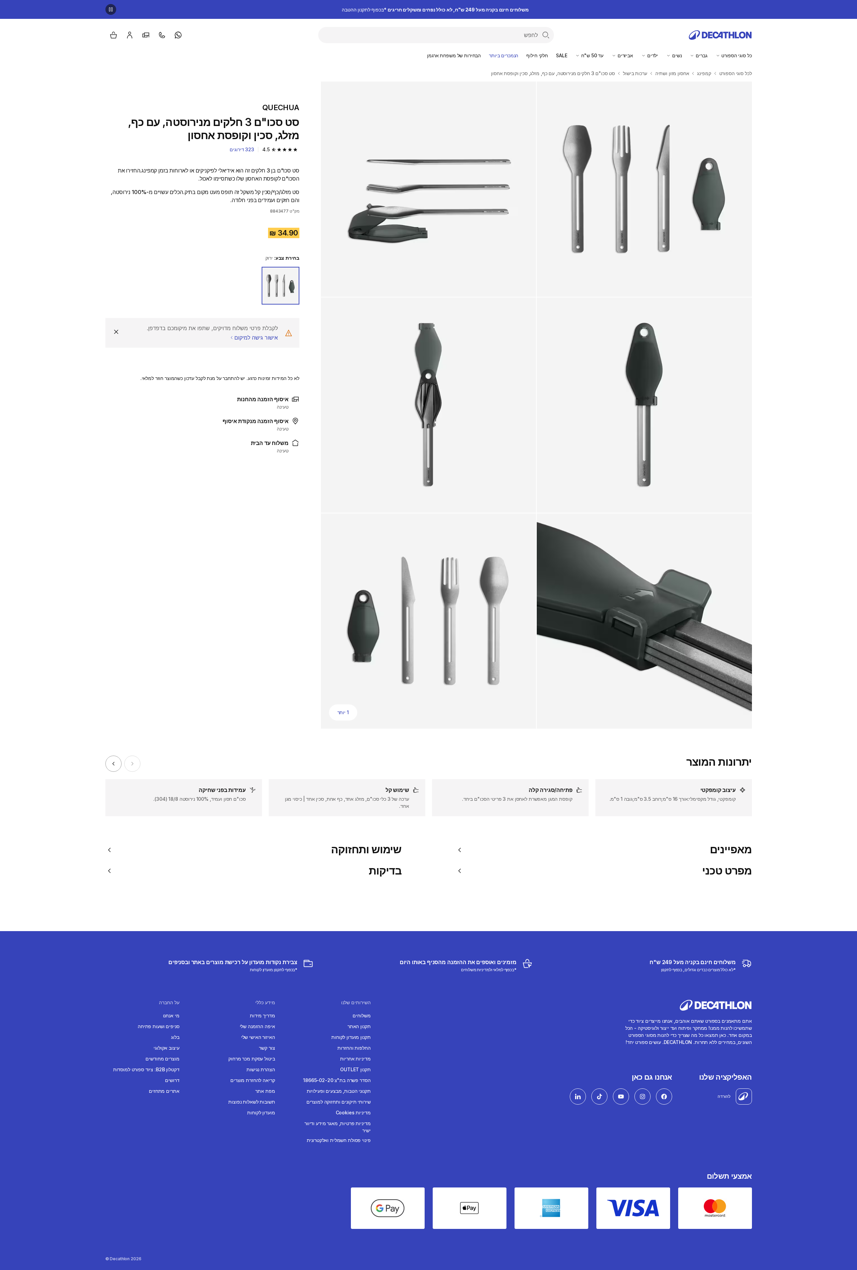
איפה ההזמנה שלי (257, 1026)
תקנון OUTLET (355, 1069)
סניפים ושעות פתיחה (158, 1026)
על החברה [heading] (169, 1002)
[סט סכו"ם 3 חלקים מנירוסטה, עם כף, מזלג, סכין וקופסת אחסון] (644, 189)
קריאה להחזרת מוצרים (252, 1080)
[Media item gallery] (536, 405)
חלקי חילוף (537, 55)
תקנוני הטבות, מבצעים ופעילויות (339, 1091)
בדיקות (385, 870)
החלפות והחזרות (353, 1048)
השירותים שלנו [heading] (356, 1002)
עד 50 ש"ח (591, 55)
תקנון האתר (359, 1026)
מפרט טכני (727, 870)
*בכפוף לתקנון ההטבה (435, 9)
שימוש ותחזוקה (366, 849)
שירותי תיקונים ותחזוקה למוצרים (338, 1102)
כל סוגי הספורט (736, 55)
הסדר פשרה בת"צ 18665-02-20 (336, 1080)
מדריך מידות (262, 1015)
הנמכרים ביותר (503, 55)
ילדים (652, 55)
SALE (561, 55)
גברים (700, 55)
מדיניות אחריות (355, 1058)
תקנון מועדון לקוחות (350, 1037)
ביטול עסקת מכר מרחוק (251, 1058)
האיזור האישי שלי (258, 1037)
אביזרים (624, 55)
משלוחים (361, 1015)
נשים (676, 55)
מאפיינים (731, 849)
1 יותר (343, 712)
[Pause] (110, 9)
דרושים (172, 1080)
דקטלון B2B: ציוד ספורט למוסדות (146, 1069)
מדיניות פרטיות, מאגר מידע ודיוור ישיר (337, 1126)
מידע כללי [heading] (265, 1002)
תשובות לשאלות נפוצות (251, 1102)
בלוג (175, 1037)
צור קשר (267, 1048)
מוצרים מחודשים (162, 1058)
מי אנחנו (171, 1015)
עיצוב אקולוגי (166, 1048)
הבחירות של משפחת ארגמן (454, 55)
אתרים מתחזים (164, 1091)
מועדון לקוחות (261, 1112)
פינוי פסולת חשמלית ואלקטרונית (339, 1140)
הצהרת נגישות (260, 1069)
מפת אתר (265, 1091)
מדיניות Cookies (353, 1112)
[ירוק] (280, 286)
